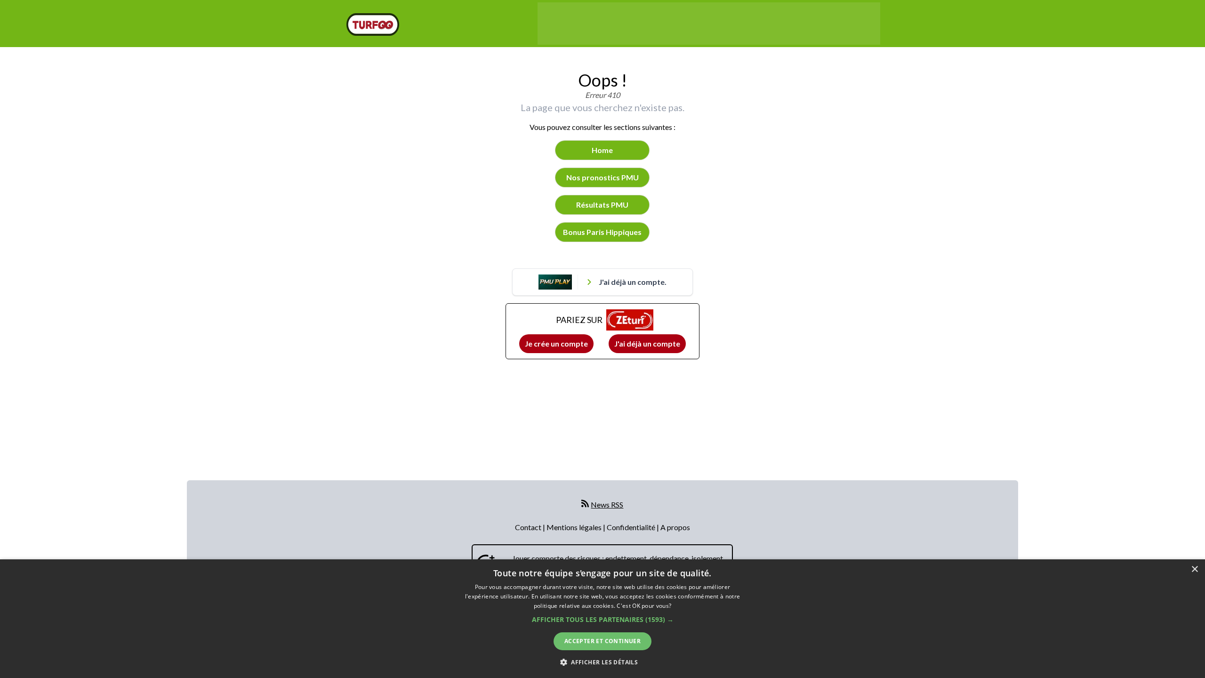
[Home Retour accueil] (372, 24)
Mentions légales (574, 527)
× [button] (1194, 569)
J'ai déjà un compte (647, 343)
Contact (529, 527)
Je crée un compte (556, 343)
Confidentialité (632, 527)
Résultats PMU (602, 204)
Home (602, 149)
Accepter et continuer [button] (602, 641)
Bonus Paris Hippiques (602, 231)
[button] (603, 619)
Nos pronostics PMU (602, 177)
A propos (675, 527)
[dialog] (602, 618)
